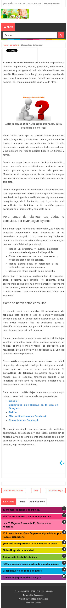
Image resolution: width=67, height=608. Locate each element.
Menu (9, 27)
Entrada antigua (55, 490)
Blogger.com (39, 595)
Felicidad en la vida (45, 591)
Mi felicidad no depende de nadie (22, 570)
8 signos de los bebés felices (20, 557)
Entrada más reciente (14, 490)
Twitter (13, 412)
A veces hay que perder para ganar (23, 577)
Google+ (14, 400)
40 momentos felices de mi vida (21, 509)
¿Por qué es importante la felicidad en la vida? (30, 543)
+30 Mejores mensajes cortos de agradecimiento (31, 564)
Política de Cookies (34, 603)
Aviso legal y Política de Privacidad (33, 599)
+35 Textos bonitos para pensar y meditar (27, 516)
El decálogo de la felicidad (18, 550)
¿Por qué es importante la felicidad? (22, 3)
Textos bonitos (52, 3)
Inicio (36, 490)
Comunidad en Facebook (23, 420)
